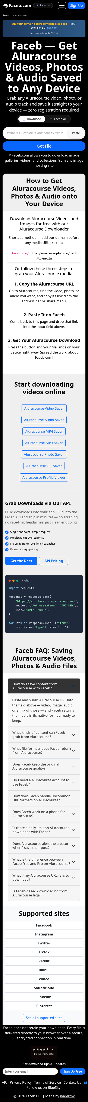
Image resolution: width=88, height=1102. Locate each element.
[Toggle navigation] (62, 5)
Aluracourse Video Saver (44, 408)
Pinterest (44, 1005)
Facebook (44, 925)
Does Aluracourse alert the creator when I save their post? (40, 845)
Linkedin (44, 997)
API (4, 1082)
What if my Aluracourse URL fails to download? (40, 877)
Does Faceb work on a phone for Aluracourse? (38, 813)
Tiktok (44, 952)
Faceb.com (19, 5)
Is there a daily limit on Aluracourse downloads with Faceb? (40, 829)
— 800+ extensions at (44, 25)
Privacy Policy (21, 1082)
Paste (76, 133)
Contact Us (72, 1082)
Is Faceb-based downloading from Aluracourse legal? (39, 893)
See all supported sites (44, 1017)
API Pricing (53, 560)
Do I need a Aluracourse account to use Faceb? (40, 782)
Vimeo (44, 979)
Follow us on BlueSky (43, 1087)
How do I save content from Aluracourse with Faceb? (34, 686)
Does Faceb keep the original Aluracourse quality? (35, 766)
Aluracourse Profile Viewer (44, 477)
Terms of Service (47, 1082)
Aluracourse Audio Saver (44, 420)
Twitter (44, 943)
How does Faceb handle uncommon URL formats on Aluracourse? (41, 798)
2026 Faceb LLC (29, 1096)
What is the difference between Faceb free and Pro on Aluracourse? (41, 861)
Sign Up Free (72, 1071)
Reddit (44, 961)
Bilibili (44, 970)
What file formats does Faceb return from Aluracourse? (41, 750)
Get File (44, 146)
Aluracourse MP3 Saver (44, 443)
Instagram (44, 934)
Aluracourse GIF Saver (44, 466)
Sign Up (76, 5)
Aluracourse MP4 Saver (44, 431)
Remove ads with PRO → (44, 33)
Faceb (6, 15)
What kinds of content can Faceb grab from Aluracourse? (38, 734)
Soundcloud (44, 988)
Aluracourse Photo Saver (44, 454)
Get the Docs (21, 560)
